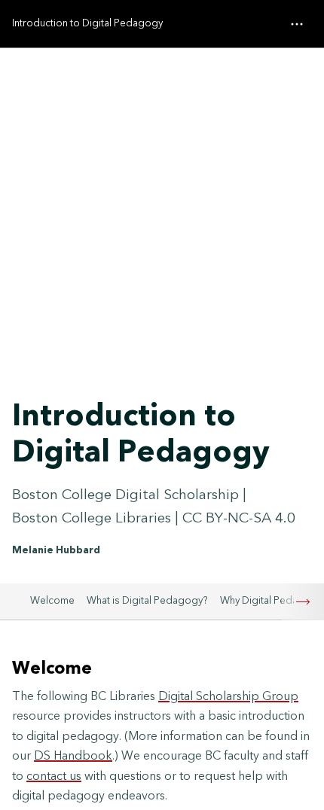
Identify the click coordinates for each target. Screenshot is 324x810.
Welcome (52, 601)
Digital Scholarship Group (228, 696)
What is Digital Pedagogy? (147, 601)
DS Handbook (73, 755)
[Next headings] (303, 601)
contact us (53, 776)
